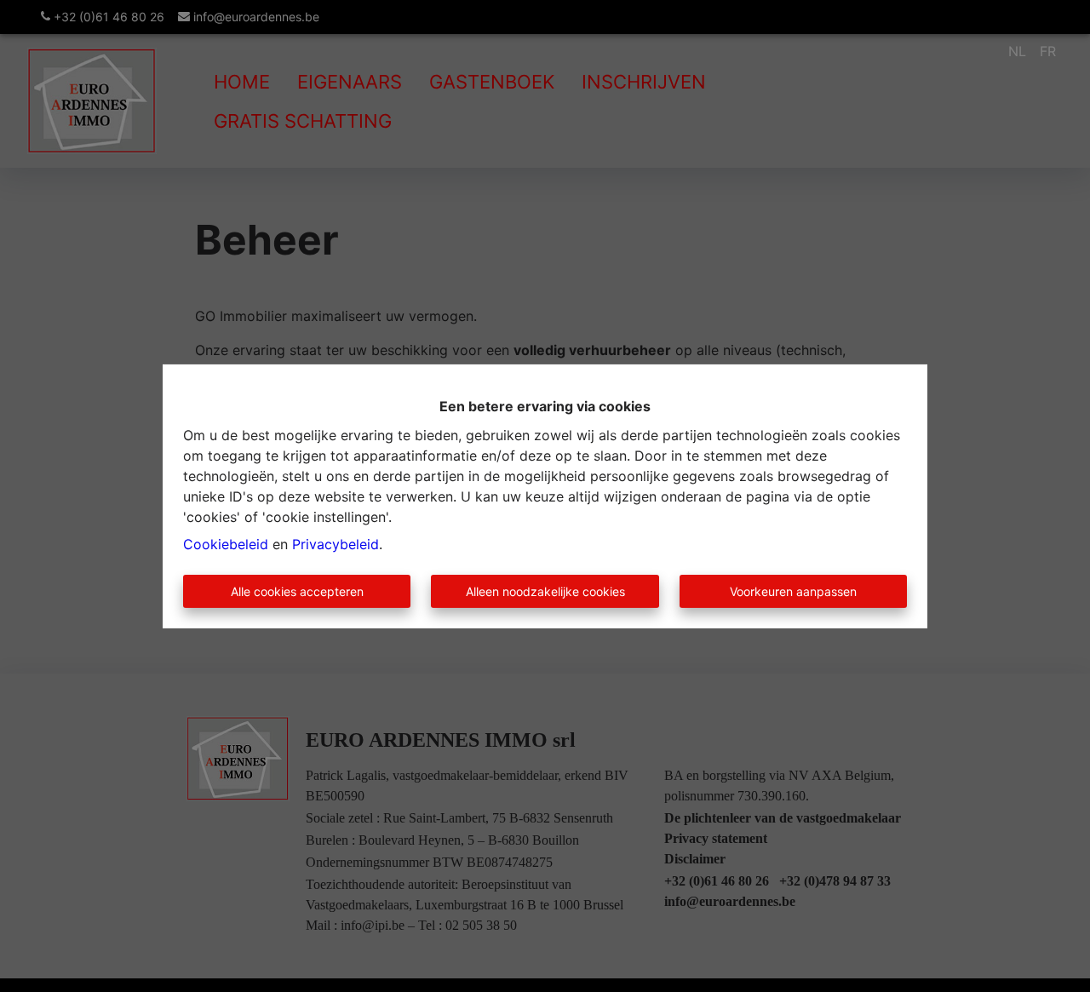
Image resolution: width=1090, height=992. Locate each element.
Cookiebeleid (225, 544)
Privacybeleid (335, 544)
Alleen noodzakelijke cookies (545, 591)
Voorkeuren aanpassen (793, 591)
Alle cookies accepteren (297, 591)
